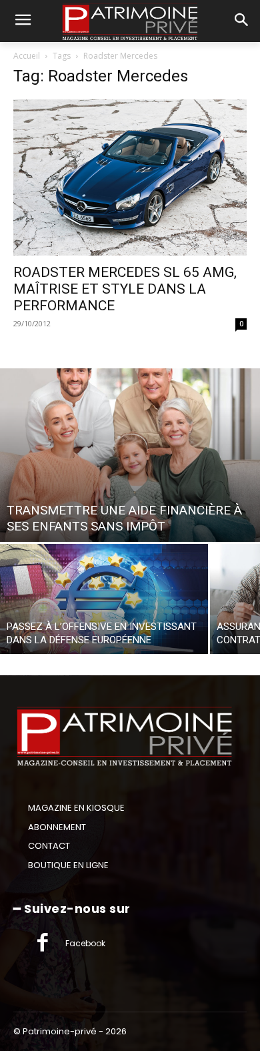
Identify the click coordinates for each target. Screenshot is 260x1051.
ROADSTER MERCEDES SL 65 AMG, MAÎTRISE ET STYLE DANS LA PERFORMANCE (125, 289)
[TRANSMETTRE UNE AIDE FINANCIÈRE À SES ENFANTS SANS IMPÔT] (130, 455)
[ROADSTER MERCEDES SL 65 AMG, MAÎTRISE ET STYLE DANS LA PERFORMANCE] (130, 177)
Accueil (26, 55)
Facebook (85, 943)
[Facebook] (42, 943)
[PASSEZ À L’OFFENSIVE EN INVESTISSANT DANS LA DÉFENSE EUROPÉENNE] (104, 599)
